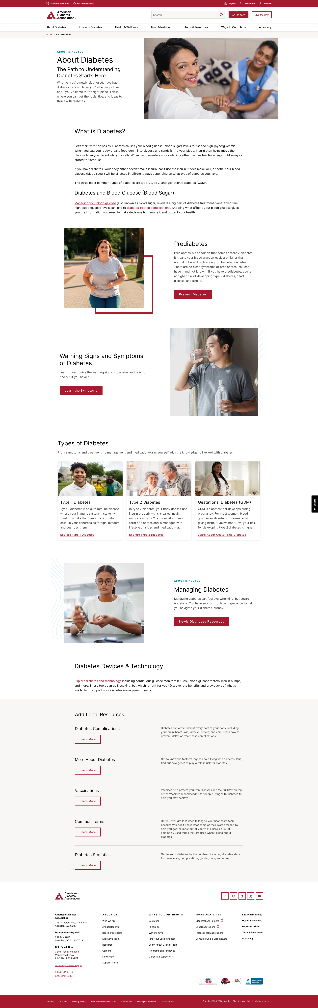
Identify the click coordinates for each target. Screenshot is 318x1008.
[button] (215, 15)
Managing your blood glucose (95, 203)
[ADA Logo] (72, 15)
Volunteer (154, 920)
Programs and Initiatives (162, 950)
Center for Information (67, 951)
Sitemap (50, 1001)
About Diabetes (56, 27)
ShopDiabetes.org (206, 926)
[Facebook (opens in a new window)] (225, 896)
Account (268, 3)
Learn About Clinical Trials (163, 944)
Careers (106, 950)
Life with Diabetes (90, 27)
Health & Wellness (126, 27)
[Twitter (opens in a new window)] (250, 896)
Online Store (249, 3)
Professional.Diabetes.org (209, 932)
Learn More (88, 739)
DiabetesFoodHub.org (208, 920)
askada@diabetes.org (67, 965)
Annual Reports (110, 926)
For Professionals (85, 3)
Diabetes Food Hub (60, 3)
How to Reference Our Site (103, 1001)
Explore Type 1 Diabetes (77, 534)
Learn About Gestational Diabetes (222, 534)
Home (49, 34)
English (232, 3)
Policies (63, 1001)
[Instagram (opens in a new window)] (233, 896)
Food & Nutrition (161, 27)
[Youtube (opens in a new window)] (259, 896)
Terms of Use (168, 1001)
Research (107, 944)
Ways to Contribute (233, 27)
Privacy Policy (79, 1001)
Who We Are (108, 920)
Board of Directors (112, 932)
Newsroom (108, 956)
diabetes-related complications (148, 207)
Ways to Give (156, 932)
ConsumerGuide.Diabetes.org (211, 938)
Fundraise (154, 926)
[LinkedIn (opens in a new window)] (242, 896)
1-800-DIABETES (64, 971)
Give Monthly (262, 14)
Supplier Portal (110, 962)
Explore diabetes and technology (98, 681)
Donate (240, 15)
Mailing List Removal (146, 1001)
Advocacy (265, 27)
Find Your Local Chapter (162, 938)
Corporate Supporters (161, 956)
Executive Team (111, 938)
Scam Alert (126, 1001)
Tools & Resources (196, 27)
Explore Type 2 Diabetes (146, 534)
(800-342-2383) (64, 975)
